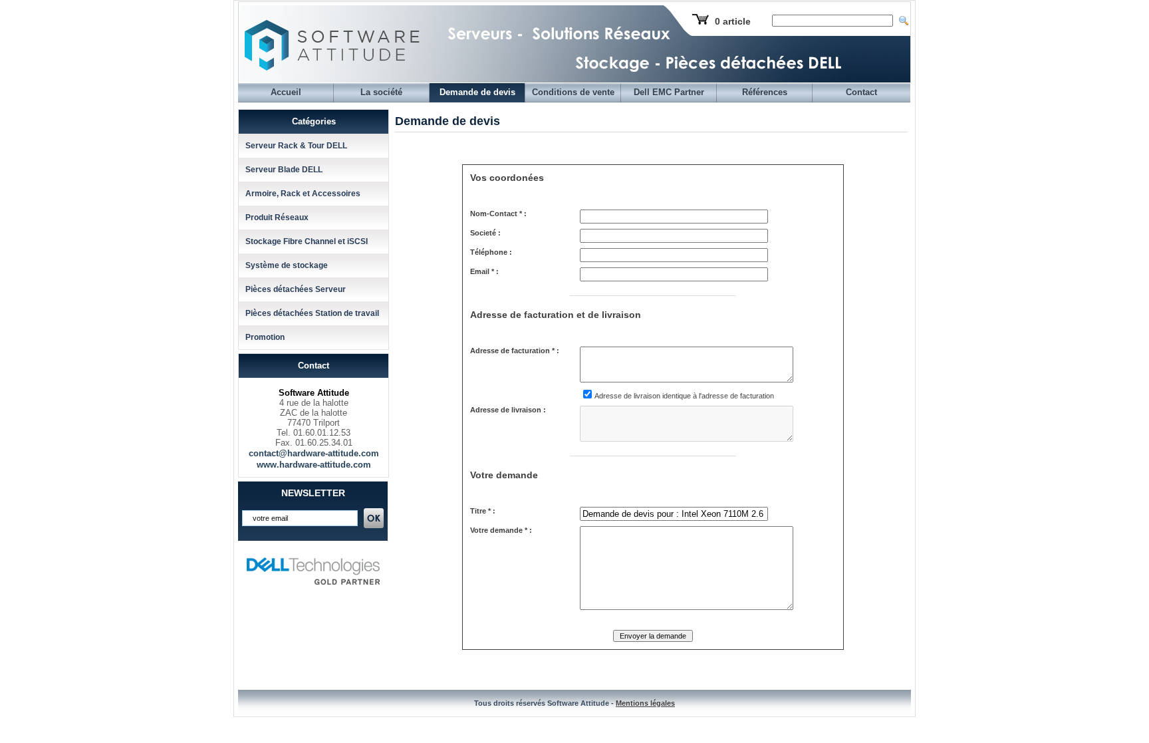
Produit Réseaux (277, 217)
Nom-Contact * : (498, 214)
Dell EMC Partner (669, 92)
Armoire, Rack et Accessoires (302, 193)
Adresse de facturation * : (514, 351)
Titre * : (482, 511)
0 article (733, 21)
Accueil (286, 92)
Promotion (265, 337)
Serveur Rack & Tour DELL (296, 145)
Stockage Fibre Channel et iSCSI (306, 241)
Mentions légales (645, 703)
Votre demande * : (501, 530)
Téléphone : (491, 252)
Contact (861, 92)
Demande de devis (477, 92)
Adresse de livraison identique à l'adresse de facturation (684, 396)
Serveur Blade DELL (283, 169)
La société (381, 92)
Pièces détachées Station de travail (312, 313)
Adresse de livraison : (508, 410)
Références (764, 92)
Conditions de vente (573, 92)
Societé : (485, 233)
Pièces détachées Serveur (295, 289)
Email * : (484, 271)
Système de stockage (286, 265)
